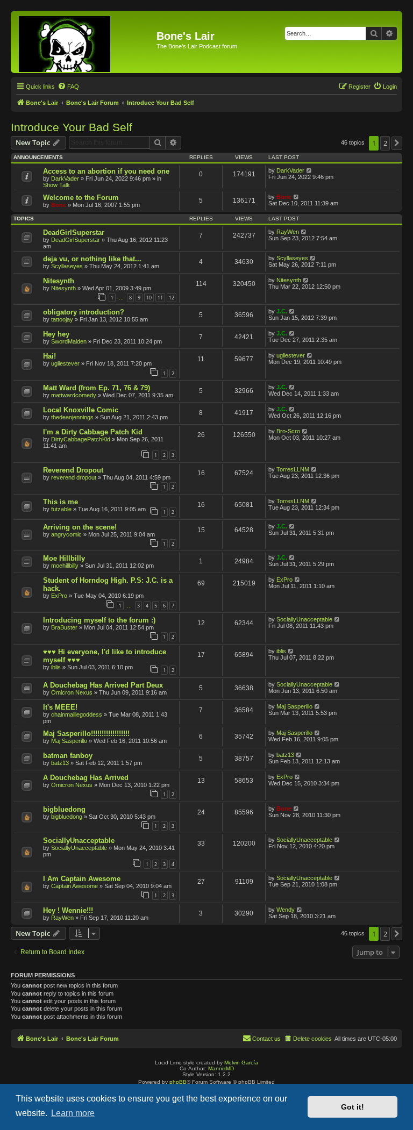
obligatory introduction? (83, 312)
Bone (58, 205)
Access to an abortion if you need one (106, 171)
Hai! (49, 356)
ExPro (59, 595)
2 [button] (385, 143)
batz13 (60, 763)
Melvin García (241, 1062)
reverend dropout (73, 477)
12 (171, 297)
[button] (396, 143)
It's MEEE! (60, 707)
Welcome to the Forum (81, 198)
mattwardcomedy (73, 395)
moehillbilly (65, 565)
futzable (61, 509)
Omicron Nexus (71, 692)
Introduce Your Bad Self (71, 127)
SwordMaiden (69, 341)
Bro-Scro (288, 431)
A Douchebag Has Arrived (86, 778)
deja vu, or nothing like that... (92, 259)
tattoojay (62, 319)
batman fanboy (67, 756)
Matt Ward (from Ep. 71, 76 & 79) (96, 388)
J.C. (281, 311)
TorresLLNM (292, 469)
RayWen (287, 231)
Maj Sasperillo (294, 706)
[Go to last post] (309, 170)
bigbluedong (64, 809)
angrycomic (66, 534)
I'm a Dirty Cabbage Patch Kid (93, 432)
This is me (60, 502)
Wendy (285, 909)
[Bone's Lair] (84, 42)
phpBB (178, 1082)
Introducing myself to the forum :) (99, 620)
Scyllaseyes (67, 266)
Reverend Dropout (73, 470)
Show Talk (56, 185)
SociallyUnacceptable (304, 619)
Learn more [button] (73, 1113)
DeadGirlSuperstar (73, 232)
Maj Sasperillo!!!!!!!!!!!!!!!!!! (86, 734)
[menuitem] (68, 86)
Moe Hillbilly (64, 558)
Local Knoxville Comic (80, 410)
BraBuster (64, 627)
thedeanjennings (72, 417)
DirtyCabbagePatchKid (80, 439)
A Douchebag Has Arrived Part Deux (103, 685)
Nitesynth (58, 281)
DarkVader (65, 178)
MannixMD (221, 1068)
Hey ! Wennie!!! (68, 910)
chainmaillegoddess (76, 714)
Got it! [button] (352, 1107)
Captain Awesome (74, 886)
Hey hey (56, 334)
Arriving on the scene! (80, 527)
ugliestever (65, 363)
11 (160, 297)
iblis (56, 667)
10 (149, 297)
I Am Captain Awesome (81, 879)
